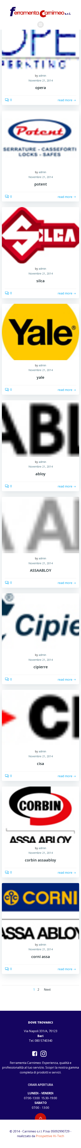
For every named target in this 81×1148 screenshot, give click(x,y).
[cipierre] (40, 621)
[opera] (40, 42)
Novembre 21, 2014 (40, 80)
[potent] (40, 138)
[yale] (40, 332)
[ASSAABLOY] (40, 525)
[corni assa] (40, 911)
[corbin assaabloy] (40, 814)
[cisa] (40, 718)
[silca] (40, 235)
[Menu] (40, 24)
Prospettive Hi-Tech (50, 1136)
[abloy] (40, 428)
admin (42, 75)
